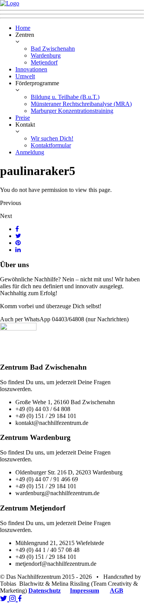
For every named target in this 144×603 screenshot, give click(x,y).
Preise (22, 117)
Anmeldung (29, 152)
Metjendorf (44, 62)
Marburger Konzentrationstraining (72, 110)
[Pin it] (18, 243)
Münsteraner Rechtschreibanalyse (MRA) (81, 104)
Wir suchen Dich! (52, 138)
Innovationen (31, 69)
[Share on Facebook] (17, 229)
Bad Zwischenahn (53, 48)
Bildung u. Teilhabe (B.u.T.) (65, 97)
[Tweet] (18, 236)
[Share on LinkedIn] (18, 249)
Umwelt (25, 76)
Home (22, 28)
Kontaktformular (51, 145)
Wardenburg (46, 55)
